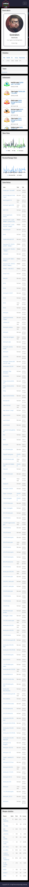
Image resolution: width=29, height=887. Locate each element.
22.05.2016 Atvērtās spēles (8, 552)
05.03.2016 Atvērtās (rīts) (8, 708)
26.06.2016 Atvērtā (6, 518)
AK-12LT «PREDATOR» (5, 820)
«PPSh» (4, 876)
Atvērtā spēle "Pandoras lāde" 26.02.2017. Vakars (9, 362)
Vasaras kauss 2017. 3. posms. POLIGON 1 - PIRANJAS (8, 225)
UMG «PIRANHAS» (5, 830)
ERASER (4, 869)
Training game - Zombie (8, 615)
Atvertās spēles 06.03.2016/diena (6, 689)
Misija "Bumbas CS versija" (8, 410)
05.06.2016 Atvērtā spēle (8, 542)
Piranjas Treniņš (6, 273)
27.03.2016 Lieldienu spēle (8, 620)
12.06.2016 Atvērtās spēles (8, 537)
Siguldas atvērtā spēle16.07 (8, 239)
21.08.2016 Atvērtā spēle (8, 503)
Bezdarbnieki (4, 72)
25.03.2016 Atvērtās (7, 635)
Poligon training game (7, 498)
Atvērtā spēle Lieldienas (8, 327)
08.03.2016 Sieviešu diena (8, 679)
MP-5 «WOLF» (6, 847)
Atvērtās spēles (6, 376)
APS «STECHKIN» (5, 825)
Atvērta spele (5, 786)
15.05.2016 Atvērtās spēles (8, 557)
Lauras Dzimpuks (6, 420)
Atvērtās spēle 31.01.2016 (8, 772)
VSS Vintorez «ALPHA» (5, 842)
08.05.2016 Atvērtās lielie (8, 562)
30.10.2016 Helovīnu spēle (8, 459)
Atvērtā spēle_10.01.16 (7, 796)
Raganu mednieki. (6, 415)
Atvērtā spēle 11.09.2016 (8, 488)
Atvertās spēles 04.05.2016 (8, 571)
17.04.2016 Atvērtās (7, 596)
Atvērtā (4, 283)
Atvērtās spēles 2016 (7, 782)
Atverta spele (5, 801)
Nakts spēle (5, 278)
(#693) (4, 479)
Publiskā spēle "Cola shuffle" (17, 83)
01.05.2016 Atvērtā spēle (8, 576)
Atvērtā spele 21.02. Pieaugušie (7, 743)
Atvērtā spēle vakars (7, 342)
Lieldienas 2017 (6, 322)
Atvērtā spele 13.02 (7, 752)
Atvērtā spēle (5, 254)
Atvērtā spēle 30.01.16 (7, 777)
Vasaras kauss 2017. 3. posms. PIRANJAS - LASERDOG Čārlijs (9, 220)
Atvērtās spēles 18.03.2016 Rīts (9, 650)
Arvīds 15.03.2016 (6, 659)
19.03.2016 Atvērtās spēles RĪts (9, 640)
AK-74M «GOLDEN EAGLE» (5, 864)
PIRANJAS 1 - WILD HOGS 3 (8, 268)
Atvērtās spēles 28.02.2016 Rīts (9, 723)
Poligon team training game (8, 337)
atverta (4, 234)
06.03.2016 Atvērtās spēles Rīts (9, 694)
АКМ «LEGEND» (5, 838)
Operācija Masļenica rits (8, 674)
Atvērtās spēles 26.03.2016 (8, 625)
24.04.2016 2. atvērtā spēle (8, 581)
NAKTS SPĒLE (5, 210)
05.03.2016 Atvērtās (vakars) (8, 703)
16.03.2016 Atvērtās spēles (8, 654)
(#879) (4, 439)
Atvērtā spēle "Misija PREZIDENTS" (7, 372)
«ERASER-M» (5, 834)
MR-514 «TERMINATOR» (6, 859)
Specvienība (5, 356)
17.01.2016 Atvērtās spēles (8, 791)
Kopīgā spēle (5, 483)
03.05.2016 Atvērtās (7, 547)
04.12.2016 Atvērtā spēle (8, 449)
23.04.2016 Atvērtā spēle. (8, 591)
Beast (4, 435)
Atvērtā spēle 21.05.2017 (8, 293)
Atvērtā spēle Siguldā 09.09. (8, 205)
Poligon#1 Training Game (8, 454)
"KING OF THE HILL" (7, 405)
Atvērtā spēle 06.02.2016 (8, 767)
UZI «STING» (5, 850)
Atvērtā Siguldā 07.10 (17, 128)
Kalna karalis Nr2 (6, 400)
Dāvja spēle (5, 469)
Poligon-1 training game (8, 508)
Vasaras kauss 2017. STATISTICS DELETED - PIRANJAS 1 (9, 264)
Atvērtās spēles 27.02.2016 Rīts (9, 733)
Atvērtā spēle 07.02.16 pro (8, 762)
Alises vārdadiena (6, 698)
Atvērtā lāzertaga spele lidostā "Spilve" (16, 102)
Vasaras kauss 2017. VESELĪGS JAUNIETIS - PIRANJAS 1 (9, 245)
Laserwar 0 (5, 872)
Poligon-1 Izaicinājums (7, 493)
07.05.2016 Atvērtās (7, 567)
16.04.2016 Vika (6, 606)
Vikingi (4, 391)
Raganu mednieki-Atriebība (8, 395)
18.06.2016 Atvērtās (7, 532)
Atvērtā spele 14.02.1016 (8, 747)
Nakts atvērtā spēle (6, 229)
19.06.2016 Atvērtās (7, 527)
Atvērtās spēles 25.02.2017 (8, 366)
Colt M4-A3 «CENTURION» (6, 854)
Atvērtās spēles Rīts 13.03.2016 (9, 669)
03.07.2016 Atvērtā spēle (8, 513)
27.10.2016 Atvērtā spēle (8, 474)
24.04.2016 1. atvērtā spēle (8, 586)
